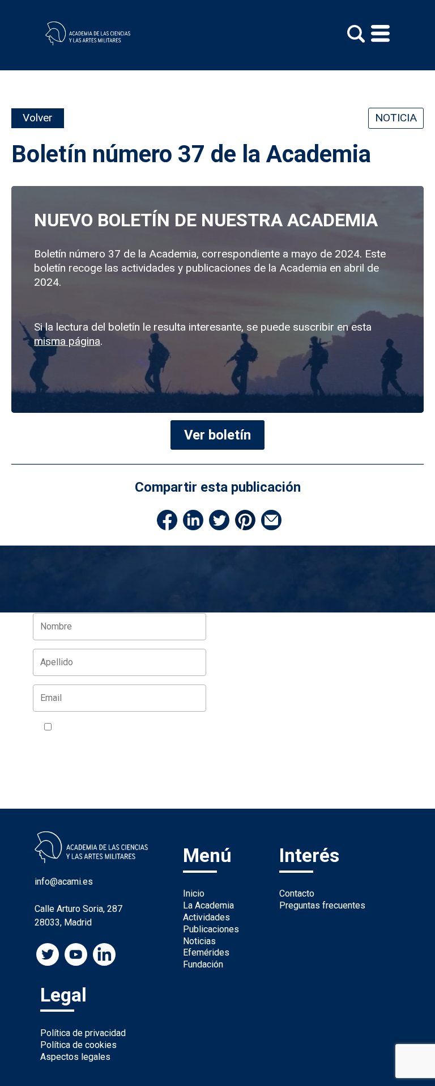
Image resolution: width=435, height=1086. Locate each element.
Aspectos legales (75, 1056)
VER (190, 727)
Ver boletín (217, 435)
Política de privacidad (83, 1033)
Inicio (193, 893)
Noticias (199, 941)
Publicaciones (211, 929)
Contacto (296, 893)
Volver (38, 117)
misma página (67, 341)
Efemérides (206, 952)
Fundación (203, 964)
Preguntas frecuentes (322, 905)
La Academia (208, 905)
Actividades (206, 917)
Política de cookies (78, 1044)
